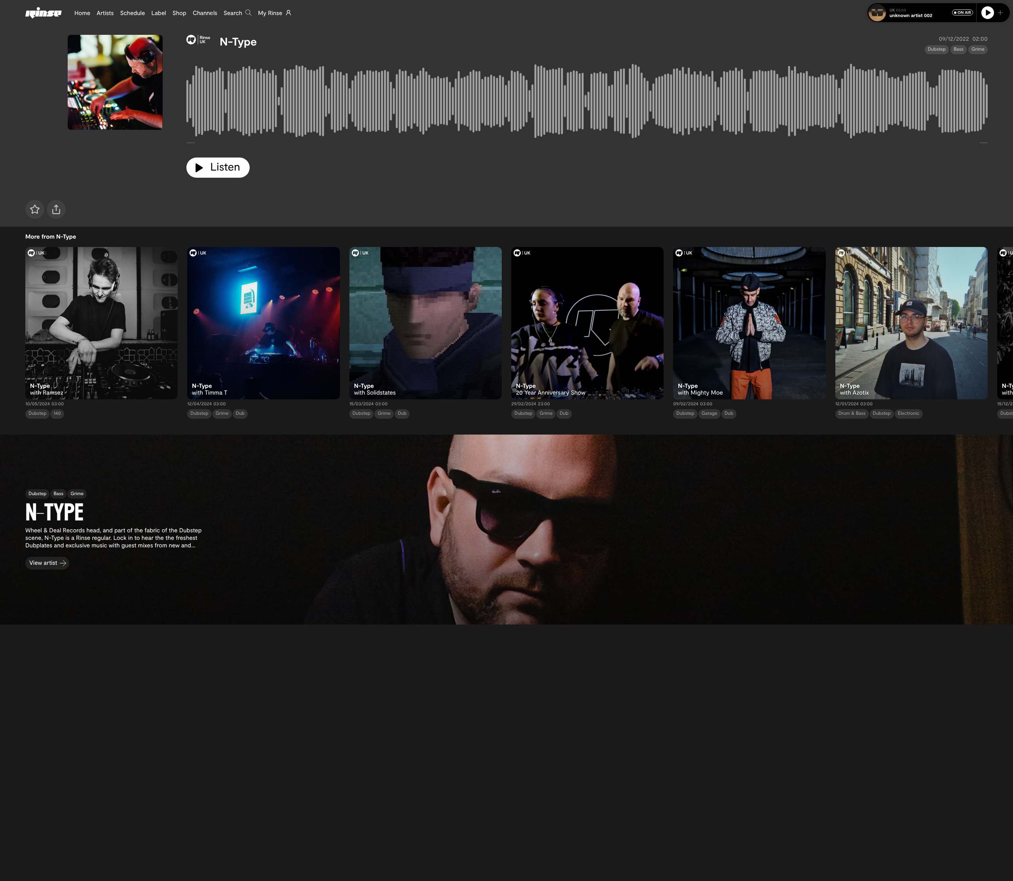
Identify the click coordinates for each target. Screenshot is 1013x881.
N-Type (238, 41)
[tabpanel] (587, 103)
